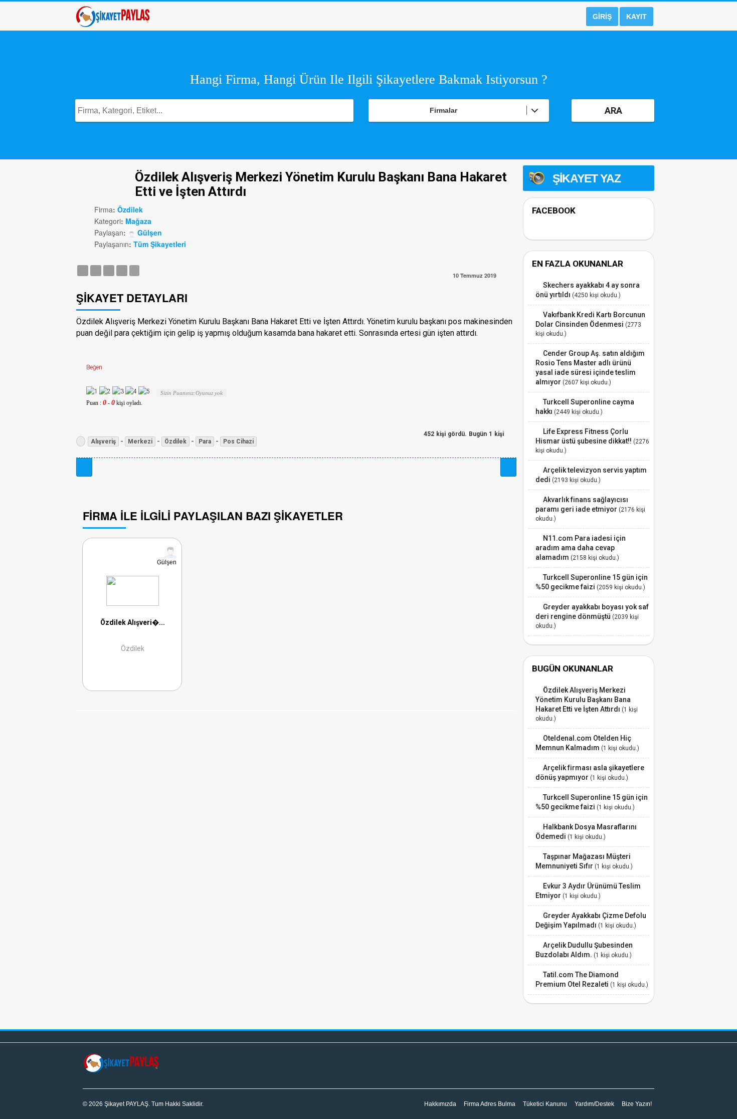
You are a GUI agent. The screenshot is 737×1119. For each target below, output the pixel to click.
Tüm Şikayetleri (159, 244)
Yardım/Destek (594, 1103)
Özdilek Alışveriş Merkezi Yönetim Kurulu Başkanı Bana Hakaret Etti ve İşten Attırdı (583, 699)
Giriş (602, 17)
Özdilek (130, 209)
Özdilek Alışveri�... (132, 622)
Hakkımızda (440, 1103)
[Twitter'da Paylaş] (95, 270)
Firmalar (443, 110)
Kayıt (636, 17)
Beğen (94, 367)
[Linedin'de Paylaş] (121, 270)
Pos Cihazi (238, 441)
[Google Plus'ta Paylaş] (108, 270)
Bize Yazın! (637, 1103)
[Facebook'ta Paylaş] (82, 270)
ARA (613, 110)
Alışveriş (103, 441)
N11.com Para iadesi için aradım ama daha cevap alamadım (580, 547)
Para (205, 441)
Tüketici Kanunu (545, 1103)
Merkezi (140, 441)
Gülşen (148, 233)
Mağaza (138, 221)
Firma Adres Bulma (489, 1103)
